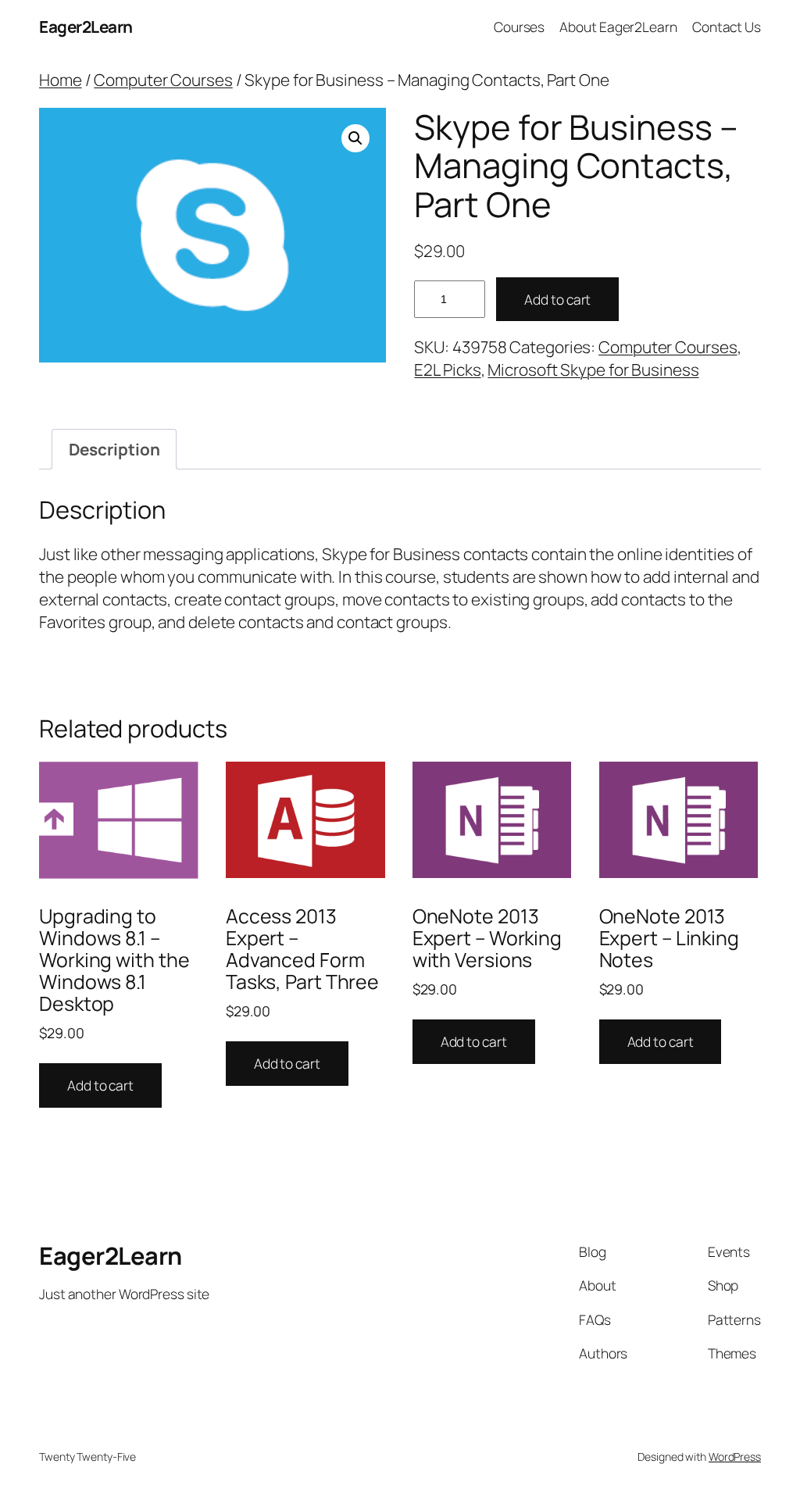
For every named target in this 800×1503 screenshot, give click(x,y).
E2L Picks (447, 369)
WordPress (735, 1456)
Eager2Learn (86, 26)
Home (60, 80)
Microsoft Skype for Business (593, 369)
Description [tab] (114, 449)
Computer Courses (163, 80)
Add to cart (557, 299)
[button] (355, 138)
